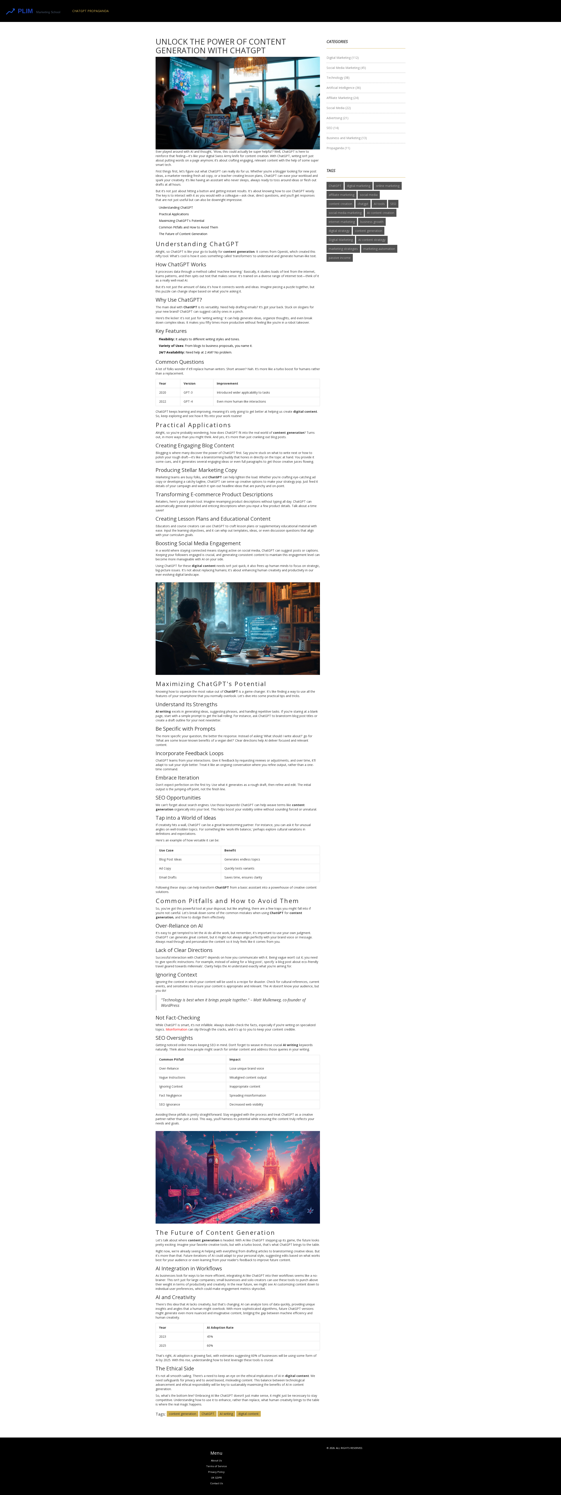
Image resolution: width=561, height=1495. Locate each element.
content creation (340, 204)
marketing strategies (343, 249)
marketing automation (379, 249)
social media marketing (345, 213)
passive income (340, 258)
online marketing (387, 186)
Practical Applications (174, 214)
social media (369, 195)
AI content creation (380, 213)
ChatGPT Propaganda (90, 11)
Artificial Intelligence (344, 88)
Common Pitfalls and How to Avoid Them (188, 227)
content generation (182, 1414)
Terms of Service (216, 1466)
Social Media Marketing (346, 68)
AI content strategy (371, 240)
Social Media (339, 108)
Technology (338, 77)
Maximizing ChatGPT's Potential (181, 221)
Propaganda (338, 148)
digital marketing (358, 186)
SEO (333, 128)
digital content (248, 1414)
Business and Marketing (347, 138)
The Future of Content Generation (183, 234)
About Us (216, 1460)
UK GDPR (216, 1477)
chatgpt (363, 204)
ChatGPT (208, 1414)
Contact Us (216, 1483)
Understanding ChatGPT (176, 207)
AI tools (379, 204)
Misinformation (176, 1029)
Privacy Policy (216, 1471)
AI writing (226, 1414)
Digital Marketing (343, 58)
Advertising (337, 118)
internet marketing (342, 222)
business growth (371, 222)
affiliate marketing (341, 195)
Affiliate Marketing (343, 98)
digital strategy (339, 231)
